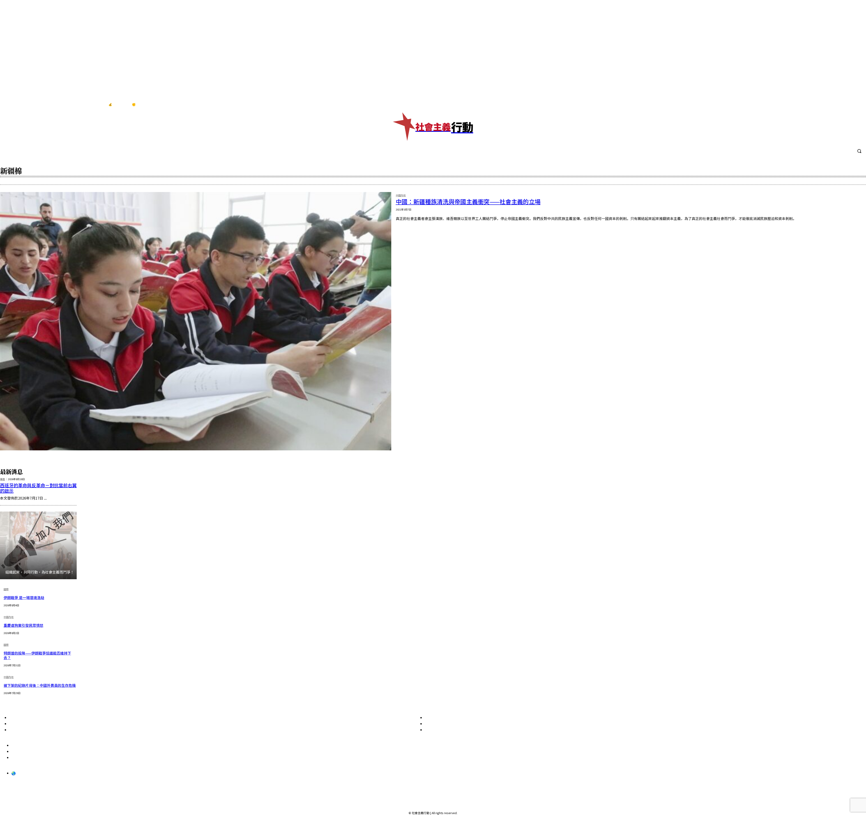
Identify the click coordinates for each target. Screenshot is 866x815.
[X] (856, 104)
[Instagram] (838, 104)
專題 (2, 479)
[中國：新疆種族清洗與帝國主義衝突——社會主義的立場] (195, 321)
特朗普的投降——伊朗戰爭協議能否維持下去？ (37, 655)
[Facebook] (829, 104)
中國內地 (401, 195)
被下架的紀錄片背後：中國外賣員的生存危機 (40, 685)
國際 (6, 589)
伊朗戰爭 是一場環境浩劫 (24, 597)
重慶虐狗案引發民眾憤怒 (23, 625)
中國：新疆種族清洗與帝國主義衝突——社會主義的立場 (468, 201)
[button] (859, 151)
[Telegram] (847, 104)
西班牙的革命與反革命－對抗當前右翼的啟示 (38, 488)
